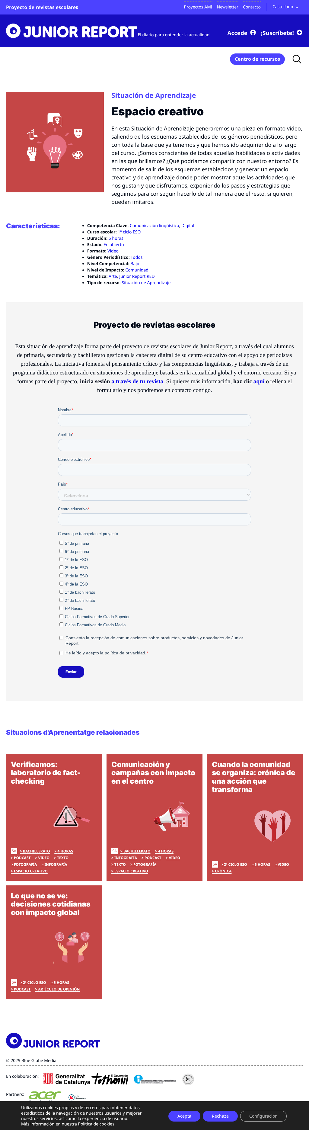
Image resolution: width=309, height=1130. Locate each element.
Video (113, 251)
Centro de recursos (257, 59)
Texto (62, 857)
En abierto (114, 245)
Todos (136, 257)
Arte (113, 276)
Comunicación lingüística (154, 226)
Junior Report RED (137, 276)
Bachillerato (36, 851)
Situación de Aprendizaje (146, 283)
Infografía (55, 864)
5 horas (116, 238)
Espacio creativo (31, 871)
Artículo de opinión (59, 989)
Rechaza (220, 1116)
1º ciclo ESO (129, 232)
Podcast (22, 857)
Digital (187, 226)
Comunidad (136, 270)
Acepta (184, 1116)
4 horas (65, 851)
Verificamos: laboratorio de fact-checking (46, 772)
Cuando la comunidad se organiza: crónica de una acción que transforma (253, 777)
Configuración (263, 1116)
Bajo (134, 264)
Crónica (223, 871)
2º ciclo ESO (235, 864)
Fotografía (25, 864)
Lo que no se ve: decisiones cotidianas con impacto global (51, 904)
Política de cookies (96, 1124)
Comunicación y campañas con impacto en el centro (153, 772)
